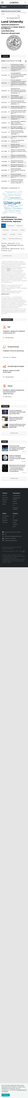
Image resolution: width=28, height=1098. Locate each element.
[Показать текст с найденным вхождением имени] (20, 61)
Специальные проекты (16, 498)
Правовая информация (11, 540)
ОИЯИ (19, 213)
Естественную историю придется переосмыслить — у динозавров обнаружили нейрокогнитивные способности (18, 67)
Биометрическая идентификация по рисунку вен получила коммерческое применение (18, 91)
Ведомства (19, 225)
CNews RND (20, 199)
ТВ (13, 505)
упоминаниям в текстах (12, 61)
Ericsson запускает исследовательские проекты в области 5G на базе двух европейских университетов (18, 82)
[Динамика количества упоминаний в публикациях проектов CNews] (26, 61)
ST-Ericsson (11, 211)
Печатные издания (15, 508)
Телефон (17, 211)
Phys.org (10, 195)
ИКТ (3, 225)
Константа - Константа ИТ (8, 243)
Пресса (4, 238)
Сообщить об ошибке (10, 538)
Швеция (12, 202)
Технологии (15, 230)
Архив (4, 504)
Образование (15, 198)
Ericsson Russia (12, 212)
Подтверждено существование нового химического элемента (17, 97)
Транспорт (18, 195)
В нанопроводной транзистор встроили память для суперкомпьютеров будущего (19, 75)
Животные (8, 208)
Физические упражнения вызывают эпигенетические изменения (18, 102)
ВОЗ (4, 205)
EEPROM (9, 199)
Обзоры (4, 502)
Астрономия (5, 211)
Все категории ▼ (13, 18)
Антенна (20, 205)
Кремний (10, 205)
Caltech (19, 191)
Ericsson (14, 199)
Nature (4, 199)
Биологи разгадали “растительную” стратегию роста (18, 170)
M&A (16, 206)
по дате (3, 61)
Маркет (15, 501)
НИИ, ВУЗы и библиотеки (15, 238)
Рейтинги (4, 500)
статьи (8, 270)
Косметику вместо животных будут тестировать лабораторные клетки (18, 123)
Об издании (5, 516)
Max (14, 516)
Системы (22, 230)
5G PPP (12, 206)
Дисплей (6, 209)
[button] (25, 3)
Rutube (15, 522)
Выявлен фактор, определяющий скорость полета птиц (17, 146)
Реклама (4, 518)
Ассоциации (5, 230)
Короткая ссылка (8, 255)
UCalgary (5, 194)
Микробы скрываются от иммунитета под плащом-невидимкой (18, 117)
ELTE (6, 191)
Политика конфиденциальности (13, 536)
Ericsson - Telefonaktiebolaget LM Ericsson (12, 245)
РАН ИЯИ (4, 213)
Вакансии (4, 520)
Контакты (4, 522)
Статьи (19, 234)
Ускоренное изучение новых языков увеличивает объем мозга (18, 112)
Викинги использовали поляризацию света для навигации (17, 132)
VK (13, 518)
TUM (3, 193)
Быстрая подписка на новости (13, 532)
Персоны (4, 234)
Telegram (15, 524)
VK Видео (15, 520)
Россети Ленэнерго (12, 191)
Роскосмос (12, 209)
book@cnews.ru (5, 294)
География (12, 234)
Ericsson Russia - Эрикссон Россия (10, 248)
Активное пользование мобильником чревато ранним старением (17, 181)
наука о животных (17, 193)
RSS (5, 534)
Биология (6, 196)
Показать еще (14, 433)
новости (9, 269)
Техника (15, 503)
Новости (4, 495)
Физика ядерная (17, 208)
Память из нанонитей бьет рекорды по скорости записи (18, 150)
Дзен (14, 526)
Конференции (16, 495)
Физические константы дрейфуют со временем (17, 161)
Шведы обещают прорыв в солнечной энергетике (18, 107)
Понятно (5, 1095)
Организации (10, 225)
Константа (6, 197)
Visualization (6, 207)
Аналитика (5, 497)
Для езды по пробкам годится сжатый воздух (17, 127)
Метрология (17, 210)
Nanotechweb (9, 193)
